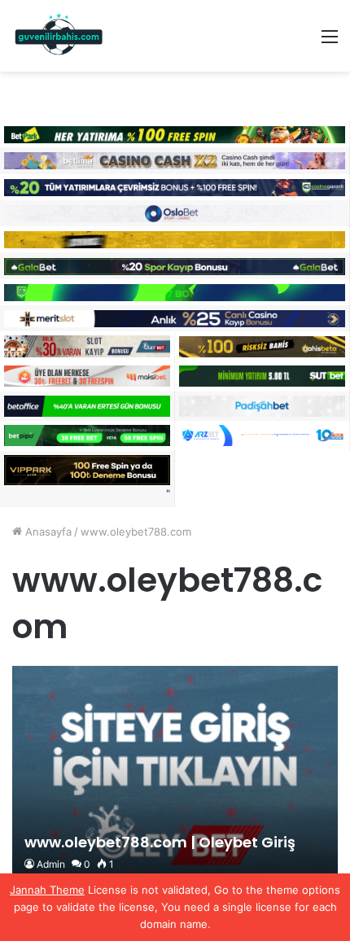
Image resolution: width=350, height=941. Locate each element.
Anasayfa (47, 531)
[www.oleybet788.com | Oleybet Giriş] (174, 774)
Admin (51, 864)
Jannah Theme (47, 889)
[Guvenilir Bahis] (59, 35)
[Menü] (330, 42)
